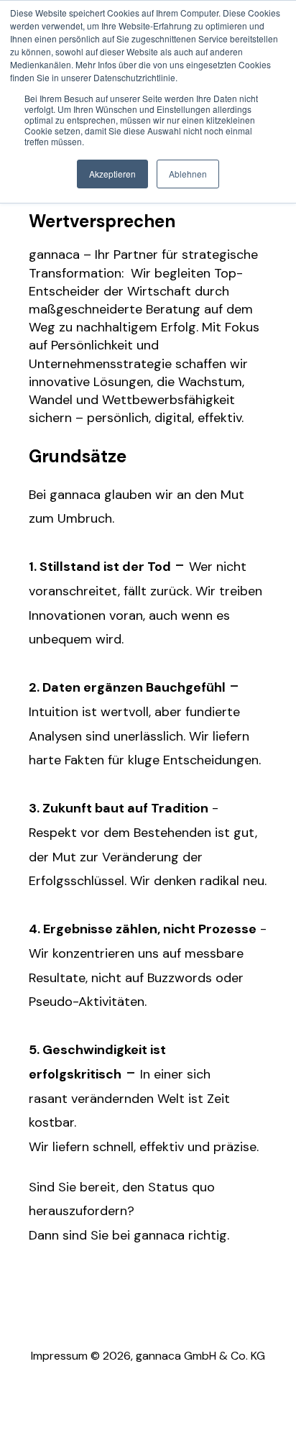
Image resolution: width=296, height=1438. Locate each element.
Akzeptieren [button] (112, 174)
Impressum (59, 1355)
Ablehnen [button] (188, 174)
